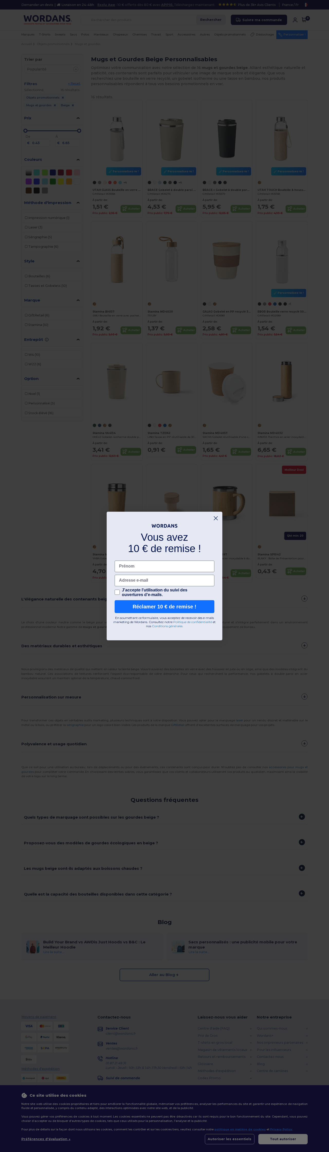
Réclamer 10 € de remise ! (164, 606)
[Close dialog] (215, 518)
